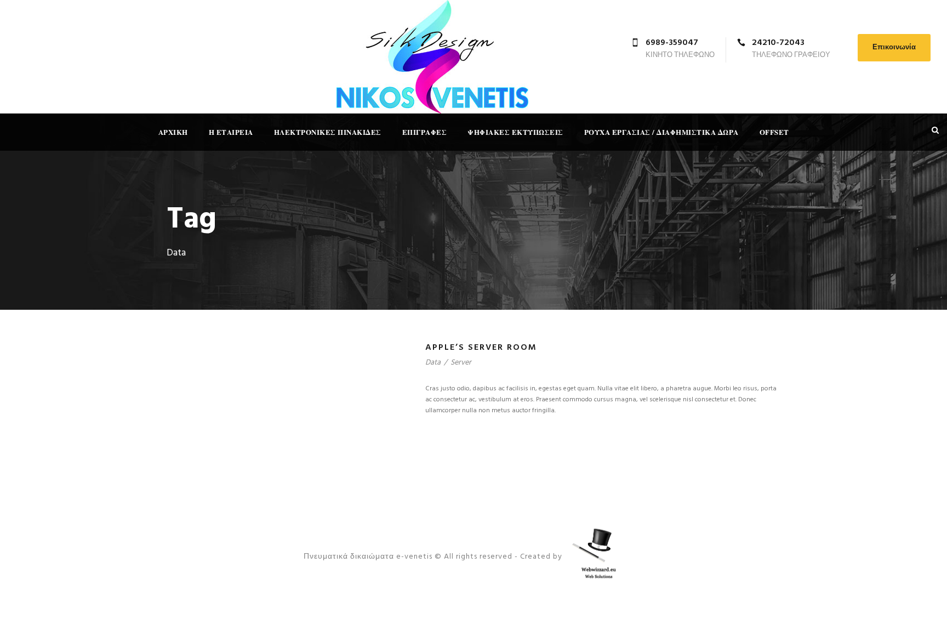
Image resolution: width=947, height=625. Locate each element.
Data (433, 362)
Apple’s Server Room (481, 347)
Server (460, 362)
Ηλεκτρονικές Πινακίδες (327, 132)
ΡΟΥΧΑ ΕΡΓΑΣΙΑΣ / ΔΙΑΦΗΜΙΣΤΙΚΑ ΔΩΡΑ (661, 132)
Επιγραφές (424, 132)
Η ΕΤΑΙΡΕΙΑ (231, 132)
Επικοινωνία (894, 47)
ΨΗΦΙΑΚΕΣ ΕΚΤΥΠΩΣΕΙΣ (515, 132)
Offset (774, 132)
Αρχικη (173, 132)
